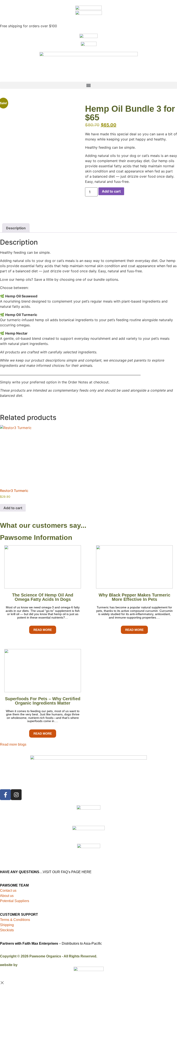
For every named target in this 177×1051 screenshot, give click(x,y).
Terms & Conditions (15, 920)
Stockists (7, 930)
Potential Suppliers (14, 901)
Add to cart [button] (12, 508)
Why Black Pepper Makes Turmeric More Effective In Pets (134, 597)
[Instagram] (16, 794)
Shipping (7, 925)
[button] (88, 85)
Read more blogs (13, 744)
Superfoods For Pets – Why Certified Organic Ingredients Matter (42, 700)
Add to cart (111, 191)
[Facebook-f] (5, 794)
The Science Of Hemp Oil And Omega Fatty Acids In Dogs (42, 597)
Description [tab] (16, 228)
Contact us (8, 890)
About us (7, 896)
